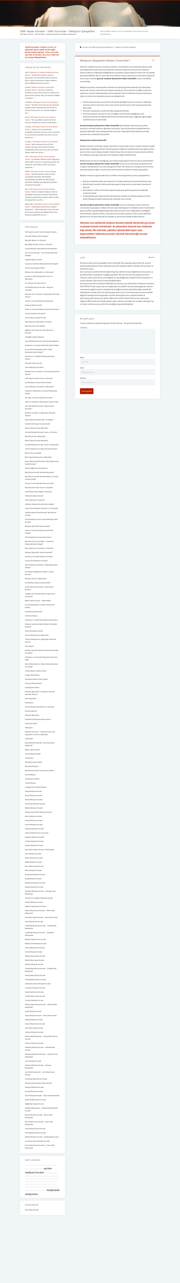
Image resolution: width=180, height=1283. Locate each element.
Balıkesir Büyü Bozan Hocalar (35, 939)
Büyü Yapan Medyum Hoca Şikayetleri (38, 457)
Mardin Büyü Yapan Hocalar (34, 960)
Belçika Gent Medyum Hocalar (36, 943)
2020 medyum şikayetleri (45, 1184)
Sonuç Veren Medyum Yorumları (36, 561)
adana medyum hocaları (31, 1184)
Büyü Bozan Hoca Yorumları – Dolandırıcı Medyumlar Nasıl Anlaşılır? (39, 542)
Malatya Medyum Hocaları (34, 887)
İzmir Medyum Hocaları (33, 854)
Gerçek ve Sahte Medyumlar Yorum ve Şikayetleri (39, 277)
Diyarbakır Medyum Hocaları (35, 874)
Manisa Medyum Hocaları (34, 858)
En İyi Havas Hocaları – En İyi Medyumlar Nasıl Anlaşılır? (41, 254)
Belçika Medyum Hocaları (34, 808)
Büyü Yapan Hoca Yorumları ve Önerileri (39, 548)
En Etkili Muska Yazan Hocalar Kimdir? (38, 382)
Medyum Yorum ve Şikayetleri (35, 578)
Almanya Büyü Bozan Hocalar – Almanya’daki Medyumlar (41, 1005)
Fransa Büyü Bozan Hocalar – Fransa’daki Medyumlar (39, 1146)
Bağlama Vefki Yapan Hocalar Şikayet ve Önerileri (39, 331)
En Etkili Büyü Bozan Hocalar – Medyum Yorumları (39, 288)
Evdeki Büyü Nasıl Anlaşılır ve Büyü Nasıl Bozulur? (39, 588)
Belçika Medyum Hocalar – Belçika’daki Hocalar (42, 1137)
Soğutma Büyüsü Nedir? (33, 259)
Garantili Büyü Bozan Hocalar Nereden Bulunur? (42, 341)
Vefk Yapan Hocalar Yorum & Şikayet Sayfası (41, 232)
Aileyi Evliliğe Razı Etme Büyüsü (36, 468)
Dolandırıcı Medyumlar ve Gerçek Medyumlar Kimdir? (41, 392)
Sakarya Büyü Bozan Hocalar (35, 975)
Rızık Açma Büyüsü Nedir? (34, 631)
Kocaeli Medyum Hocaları (34, 1091)
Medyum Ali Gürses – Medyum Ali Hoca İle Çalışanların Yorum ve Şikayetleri (40, 733)
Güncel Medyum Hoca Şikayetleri (37, 635)
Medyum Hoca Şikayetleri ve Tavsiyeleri (39, 272)
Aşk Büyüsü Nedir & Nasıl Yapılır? (36, 679)
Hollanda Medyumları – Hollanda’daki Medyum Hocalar (41, 1109)
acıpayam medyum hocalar (44, 1165)
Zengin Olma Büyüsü (32, 675)
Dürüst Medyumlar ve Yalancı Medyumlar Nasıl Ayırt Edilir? (41, 665)
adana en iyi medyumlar (41, 1179)
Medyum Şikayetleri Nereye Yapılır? (37, 526)
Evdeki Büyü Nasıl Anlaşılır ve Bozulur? (38, 492)
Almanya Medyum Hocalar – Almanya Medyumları (38, 1066)
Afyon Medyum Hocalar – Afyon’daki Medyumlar (42, 1095)
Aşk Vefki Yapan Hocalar (33, 363)
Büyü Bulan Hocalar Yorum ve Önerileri (39, 244)
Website (83, 378)
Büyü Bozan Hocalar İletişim (35, 326)
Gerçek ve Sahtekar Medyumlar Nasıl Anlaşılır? (41, 264)
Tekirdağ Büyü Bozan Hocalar (35, 979)
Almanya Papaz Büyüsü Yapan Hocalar (38, 1083)
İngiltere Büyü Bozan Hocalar (35, 906)
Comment (83, 328)
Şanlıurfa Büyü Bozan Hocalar (35, 1100)
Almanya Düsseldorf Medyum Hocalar (38, 812)
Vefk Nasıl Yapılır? (31, 723)
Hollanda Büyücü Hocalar (34, 1020)
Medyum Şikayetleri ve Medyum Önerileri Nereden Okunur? (40, 693)
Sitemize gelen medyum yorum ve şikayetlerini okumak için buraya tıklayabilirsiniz (124, 32)
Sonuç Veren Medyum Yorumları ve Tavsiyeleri (41, 508)
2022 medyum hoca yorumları (42, 1187)
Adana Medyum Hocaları (33, 820)
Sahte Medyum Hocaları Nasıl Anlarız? (38, 537)
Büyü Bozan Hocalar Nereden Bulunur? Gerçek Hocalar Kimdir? (41, 477)
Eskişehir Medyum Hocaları (34, 837)
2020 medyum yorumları (51, 1173)
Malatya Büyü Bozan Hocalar (35, 956)
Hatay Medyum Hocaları (33, 791)
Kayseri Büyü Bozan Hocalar (35, 1024)
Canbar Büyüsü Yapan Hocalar (35, 671)
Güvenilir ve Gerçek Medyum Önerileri (39, 398)
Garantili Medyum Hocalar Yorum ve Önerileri (41, 432)
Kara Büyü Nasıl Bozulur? (34, 611)
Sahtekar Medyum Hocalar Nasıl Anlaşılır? (39, 504)
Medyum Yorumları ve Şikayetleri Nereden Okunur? (40, 414)
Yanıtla (152, 257)
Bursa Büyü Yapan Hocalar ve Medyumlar (39, 849)
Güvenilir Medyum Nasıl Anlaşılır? (36, 236)
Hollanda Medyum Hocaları (34, 829)
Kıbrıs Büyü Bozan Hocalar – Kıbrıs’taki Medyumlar (39, 1123)
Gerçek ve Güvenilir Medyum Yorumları (39, 556)
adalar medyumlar (52, 1181)
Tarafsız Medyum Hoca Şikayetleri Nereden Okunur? (40, 640)
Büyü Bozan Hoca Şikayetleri (35, 436)
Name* (82, 357)
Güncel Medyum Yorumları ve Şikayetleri (39, 387)
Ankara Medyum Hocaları (34, 824)
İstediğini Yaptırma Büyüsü (34, 337)
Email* (82, 368)
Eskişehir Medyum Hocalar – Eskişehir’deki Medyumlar (40, 892)
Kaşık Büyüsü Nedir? (32, 687)
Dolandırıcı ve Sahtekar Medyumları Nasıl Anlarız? (39, 357)
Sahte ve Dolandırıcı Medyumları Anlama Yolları (42, 402)
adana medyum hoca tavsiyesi (47, 1176)
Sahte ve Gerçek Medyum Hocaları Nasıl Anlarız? (42, 309)
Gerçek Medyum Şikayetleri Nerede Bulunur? (41, 248)
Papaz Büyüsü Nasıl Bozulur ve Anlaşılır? (39, 420)
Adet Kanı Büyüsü (31, 616)
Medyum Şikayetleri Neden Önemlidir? (105, 60)
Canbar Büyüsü (30, 783)
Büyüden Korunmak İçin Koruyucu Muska (39, 770)
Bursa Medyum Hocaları (33, 816)
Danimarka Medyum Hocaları (35, 883)
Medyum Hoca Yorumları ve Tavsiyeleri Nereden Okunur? (42, 372)
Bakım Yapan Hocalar (32, 750)
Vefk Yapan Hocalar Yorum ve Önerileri (39, 378)
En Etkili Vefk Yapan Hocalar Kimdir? (37, 424)
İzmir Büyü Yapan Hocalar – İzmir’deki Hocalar (41, 917)
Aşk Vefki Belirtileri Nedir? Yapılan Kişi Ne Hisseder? (39, 407)
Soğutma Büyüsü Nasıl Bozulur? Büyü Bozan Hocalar (40, 513)
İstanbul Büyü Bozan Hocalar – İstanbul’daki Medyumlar (40, 927)
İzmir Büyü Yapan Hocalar (34, 1028)
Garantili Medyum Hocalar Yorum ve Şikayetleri (42, 445)
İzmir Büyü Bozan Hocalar (34, 921)
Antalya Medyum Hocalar (34, 902)
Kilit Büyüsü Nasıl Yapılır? (33, 762)
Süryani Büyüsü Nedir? (33, 754)
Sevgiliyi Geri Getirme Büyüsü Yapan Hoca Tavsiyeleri (40, 595)
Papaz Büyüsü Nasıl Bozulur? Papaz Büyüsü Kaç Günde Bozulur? (42, 462)
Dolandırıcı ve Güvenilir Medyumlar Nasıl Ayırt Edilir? (41, 658)
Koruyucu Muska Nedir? (33, 683)
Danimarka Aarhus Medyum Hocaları (38, 984)
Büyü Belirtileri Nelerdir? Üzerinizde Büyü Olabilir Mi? (40, 744)
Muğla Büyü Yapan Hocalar (34, 1104)
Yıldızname (29, 727)
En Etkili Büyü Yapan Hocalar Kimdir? (38, 583)
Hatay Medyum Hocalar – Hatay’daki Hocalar (41, 1015)
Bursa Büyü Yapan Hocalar (34, 866)
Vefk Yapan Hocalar (32, 1210)
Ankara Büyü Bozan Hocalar (35, 948)
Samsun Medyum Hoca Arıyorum (36, 833)
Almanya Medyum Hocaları (34, 1087)
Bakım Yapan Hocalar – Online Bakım (38, 600)
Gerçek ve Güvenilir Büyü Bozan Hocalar (39, 483)
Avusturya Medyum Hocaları (35, 988)
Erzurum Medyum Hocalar (34, 1000)
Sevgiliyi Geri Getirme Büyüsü (36, 787)
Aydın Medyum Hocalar (33, 1011)
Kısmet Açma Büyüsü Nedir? (35, 268)
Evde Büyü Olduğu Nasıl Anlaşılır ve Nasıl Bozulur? (39, 573)
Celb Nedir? (29, 739)
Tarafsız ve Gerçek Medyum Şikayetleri (39, 301)
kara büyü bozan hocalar (40, 1181)
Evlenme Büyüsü (31, 711)
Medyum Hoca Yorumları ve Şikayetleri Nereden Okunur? (42, 295)
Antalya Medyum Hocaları (34, 845)
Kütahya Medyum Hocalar (34, 964)
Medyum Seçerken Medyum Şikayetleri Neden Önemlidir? (41, 651)
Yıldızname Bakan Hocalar (34, 496)
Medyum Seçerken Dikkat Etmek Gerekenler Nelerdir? (41, 625)
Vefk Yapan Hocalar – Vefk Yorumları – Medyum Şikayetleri (57, 31)
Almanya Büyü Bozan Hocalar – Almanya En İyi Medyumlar (41, 1055)
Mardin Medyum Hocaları (34, 799)
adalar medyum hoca (30, 1165)
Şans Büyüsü (29, 646)
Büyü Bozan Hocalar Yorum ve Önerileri (39, 487)
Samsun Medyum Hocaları (34, 1032)
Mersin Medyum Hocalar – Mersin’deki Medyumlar (38, 1116)
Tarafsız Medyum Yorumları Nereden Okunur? (41, 449)
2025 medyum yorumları (31, 1176)
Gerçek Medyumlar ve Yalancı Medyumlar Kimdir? (40, 606)
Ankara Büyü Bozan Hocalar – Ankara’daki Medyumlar (40, 911)
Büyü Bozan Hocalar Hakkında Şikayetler (39, 472)
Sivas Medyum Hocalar (33, 1061)
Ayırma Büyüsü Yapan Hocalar (35, 317)
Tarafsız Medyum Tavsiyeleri (35, 313)
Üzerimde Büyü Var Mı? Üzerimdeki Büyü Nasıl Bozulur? (41, 520)
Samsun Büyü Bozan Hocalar (35, 1128)
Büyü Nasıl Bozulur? (32, 766)
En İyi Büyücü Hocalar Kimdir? (35, 283)
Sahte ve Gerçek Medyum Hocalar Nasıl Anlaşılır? (39, 531)
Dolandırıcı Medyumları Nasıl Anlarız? (38, 719)
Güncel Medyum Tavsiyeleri (35, 500)
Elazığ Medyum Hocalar (33, 879)
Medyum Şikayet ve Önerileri (35, 240)
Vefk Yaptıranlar (30, 698)
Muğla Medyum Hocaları (33, 862)
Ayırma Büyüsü (30, 774)
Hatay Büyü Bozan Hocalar (34, 992)
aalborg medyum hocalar (36, 1169)
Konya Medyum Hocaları (33, 795)
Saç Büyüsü (29, 758)
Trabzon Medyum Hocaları (34, 1043)
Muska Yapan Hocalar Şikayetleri (36, 428)
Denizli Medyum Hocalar (33, 952)
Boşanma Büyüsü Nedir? (33, 305)
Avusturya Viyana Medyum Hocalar (37, 1141)
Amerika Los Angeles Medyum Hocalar (39, 898)
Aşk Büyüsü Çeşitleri (32, 779)
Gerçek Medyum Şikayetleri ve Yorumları (39, 707)
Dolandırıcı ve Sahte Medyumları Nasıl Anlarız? (41, 620)
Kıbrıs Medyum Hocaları (33, 870)
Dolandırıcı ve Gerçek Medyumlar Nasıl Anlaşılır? (42, 345)
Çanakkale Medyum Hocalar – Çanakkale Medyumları (39, 933)
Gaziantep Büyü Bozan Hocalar (36, 1079)
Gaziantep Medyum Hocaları (35, 804)
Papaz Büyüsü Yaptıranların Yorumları (38, 322)
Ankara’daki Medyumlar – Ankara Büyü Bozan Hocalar (41, 1037)
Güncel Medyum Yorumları (34, 367)
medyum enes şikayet (40, 1190)
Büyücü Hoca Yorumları (33, 453)
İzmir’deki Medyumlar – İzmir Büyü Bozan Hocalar (40, 1073)
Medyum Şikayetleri (32, 715)
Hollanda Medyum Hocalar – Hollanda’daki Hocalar (40, 1048)
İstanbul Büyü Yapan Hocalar (35, 996)
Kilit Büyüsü (29, 703)
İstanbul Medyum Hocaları (34, 841)
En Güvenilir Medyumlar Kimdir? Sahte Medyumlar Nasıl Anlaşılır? (38, 350)
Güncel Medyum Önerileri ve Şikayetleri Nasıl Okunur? (41, 566)
